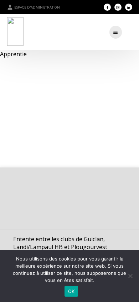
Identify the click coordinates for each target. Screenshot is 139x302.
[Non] (130, 275)
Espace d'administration (37, 7)
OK (71, 291)
